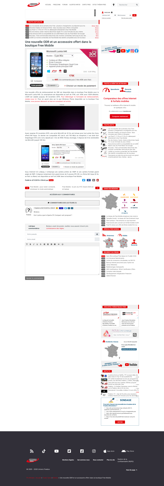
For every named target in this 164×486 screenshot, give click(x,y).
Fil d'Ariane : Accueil (33, 478)
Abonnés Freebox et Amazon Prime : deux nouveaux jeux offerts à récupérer (53, 28)
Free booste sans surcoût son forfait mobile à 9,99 (122, 223)
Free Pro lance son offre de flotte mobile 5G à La (121, 225)
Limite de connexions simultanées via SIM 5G (120, 260)
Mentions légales (68, 460)
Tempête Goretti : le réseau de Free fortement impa (122, 218)
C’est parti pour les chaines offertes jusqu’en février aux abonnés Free (122, 383)
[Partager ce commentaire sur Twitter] (65, 208)
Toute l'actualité (35, 22)
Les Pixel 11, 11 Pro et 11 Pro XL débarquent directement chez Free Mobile (52, 29)
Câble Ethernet (111, 276)
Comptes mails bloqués (113, 271)
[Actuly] (107, 333)
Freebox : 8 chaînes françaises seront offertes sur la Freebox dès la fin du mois (122, 387)
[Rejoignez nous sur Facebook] (82, 451)
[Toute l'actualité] (95, 22)
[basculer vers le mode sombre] (114, 5)
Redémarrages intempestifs (115, 267)
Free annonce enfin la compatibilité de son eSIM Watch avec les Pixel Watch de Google (57, 33)
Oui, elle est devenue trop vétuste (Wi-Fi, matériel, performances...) (118, 408)
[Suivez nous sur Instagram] (94, 451)
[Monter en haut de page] (72, 208)
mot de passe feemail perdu (115, 258)
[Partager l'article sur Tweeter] (83, 180)
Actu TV (107, 371)
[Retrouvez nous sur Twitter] (69, 451)
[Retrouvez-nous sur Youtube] (57, 451)
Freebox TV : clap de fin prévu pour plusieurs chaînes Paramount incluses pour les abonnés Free (122, 395)
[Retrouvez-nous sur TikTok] (44, 451)
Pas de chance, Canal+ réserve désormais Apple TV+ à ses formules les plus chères (56, 31)
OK (134, 15)
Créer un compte (106, 18)
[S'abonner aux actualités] (98, 180)
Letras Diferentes (111, 265)
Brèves (93, 25)
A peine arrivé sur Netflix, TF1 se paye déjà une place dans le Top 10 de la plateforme (123, 376)
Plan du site (111, 460)
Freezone (107, 12)
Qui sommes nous (83, 460)
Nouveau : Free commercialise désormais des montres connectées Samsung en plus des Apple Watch (123, 149)
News (97, 25)
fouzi (51, 180)
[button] (27, 244)
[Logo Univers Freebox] (33, 4)
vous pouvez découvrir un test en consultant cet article (51, 101)
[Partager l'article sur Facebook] (89, 180)
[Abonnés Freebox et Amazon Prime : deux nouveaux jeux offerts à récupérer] (104, 133)
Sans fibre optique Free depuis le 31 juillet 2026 (121, 256)
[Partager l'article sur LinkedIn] (93, 180)
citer (61, 208)
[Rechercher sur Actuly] (135, 335)
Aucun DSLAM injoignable (130, 341)
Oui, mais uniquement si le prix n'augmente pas (121, 411)
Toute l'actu (47, 478)
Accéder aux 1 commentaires (62, 194)
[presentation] (26, 244)
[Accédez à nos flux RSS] (32, 451)
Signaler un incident (129, 349)
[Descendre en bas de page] (69, 208)
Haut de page (131, 470)
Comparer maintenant (120, 116)
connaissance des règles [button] (55, 228)
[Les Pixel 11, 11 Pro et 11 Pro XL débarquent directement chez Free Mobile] (104, 137)
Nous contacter (98, 460)
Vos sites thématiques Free (115, 307)
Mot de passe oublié (126, 18)
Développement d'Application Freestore (118, 273)
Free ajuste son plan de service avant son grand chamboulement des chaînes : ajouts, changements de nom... (123, 157)
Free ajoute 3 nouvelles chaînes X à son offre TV (123, 390)
